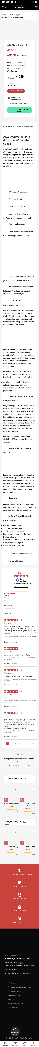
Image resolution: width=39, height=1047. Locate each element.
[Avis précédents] (4, 743)
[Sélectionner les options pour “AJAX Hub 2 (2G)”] (6, 843)
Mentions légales (14, 995)
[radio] (18, 76)
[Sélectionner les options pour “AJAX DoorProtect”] (6, 800)
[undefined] (31, 583)
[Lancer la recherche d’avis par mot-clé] (36, 613)
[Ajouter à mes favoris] (16, 789)
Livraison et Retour (15, 991)
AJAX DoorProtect (11, 804)
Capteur (27, 765)
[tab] (8, 126)
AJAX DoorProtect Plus (27, 805)
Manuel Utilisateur (16, 561)
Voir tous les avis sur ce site (21, 587)
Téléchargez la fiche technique (20, 553)
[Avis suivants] (37, 743)
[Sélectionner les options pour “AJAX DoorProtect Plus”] (22, 800)
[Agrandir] (7, 53)
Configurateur (13, 983)
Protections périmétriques (12, 17)
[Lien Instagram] (32, 2)
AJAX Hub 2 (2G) (11, 847)
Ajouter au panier (16, 91)
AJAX (20, 765)
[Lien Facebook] (30, 2)
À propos (11, 999)
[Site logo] (19, 7)
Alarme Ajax (15, 14)
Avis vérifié (9, 623)
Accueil (5, 14)
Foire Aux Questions (15, 1003)
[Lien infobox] (19, 967)
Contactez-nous (14, 1007)
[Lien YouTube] (35, 2)
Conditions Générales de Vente (19, 987)
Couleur (10, 78)
